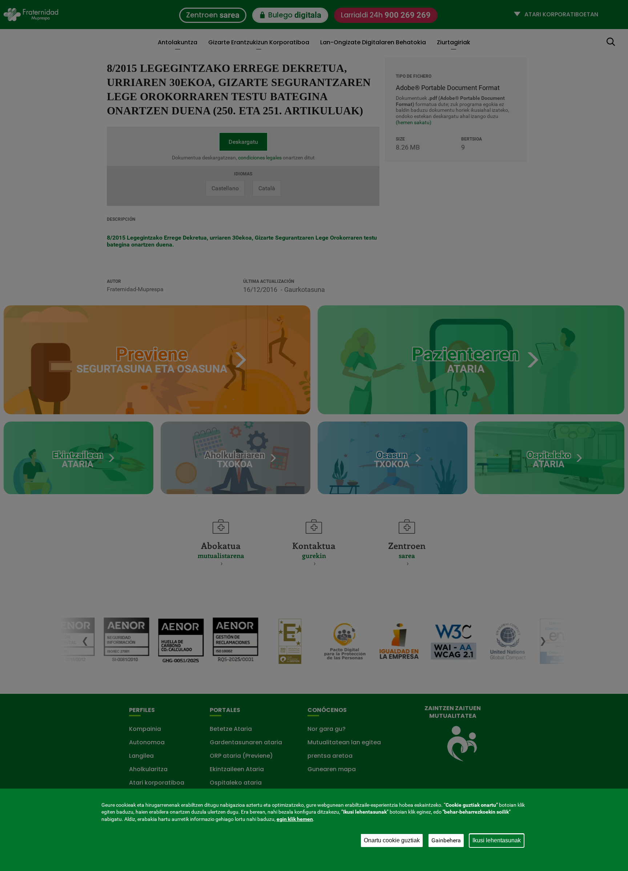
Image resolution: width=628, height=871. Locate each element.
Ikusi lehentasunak (496, 840)
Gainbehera (446, 840)
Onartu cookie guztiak (392, 840)
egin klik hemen (295, 819)
